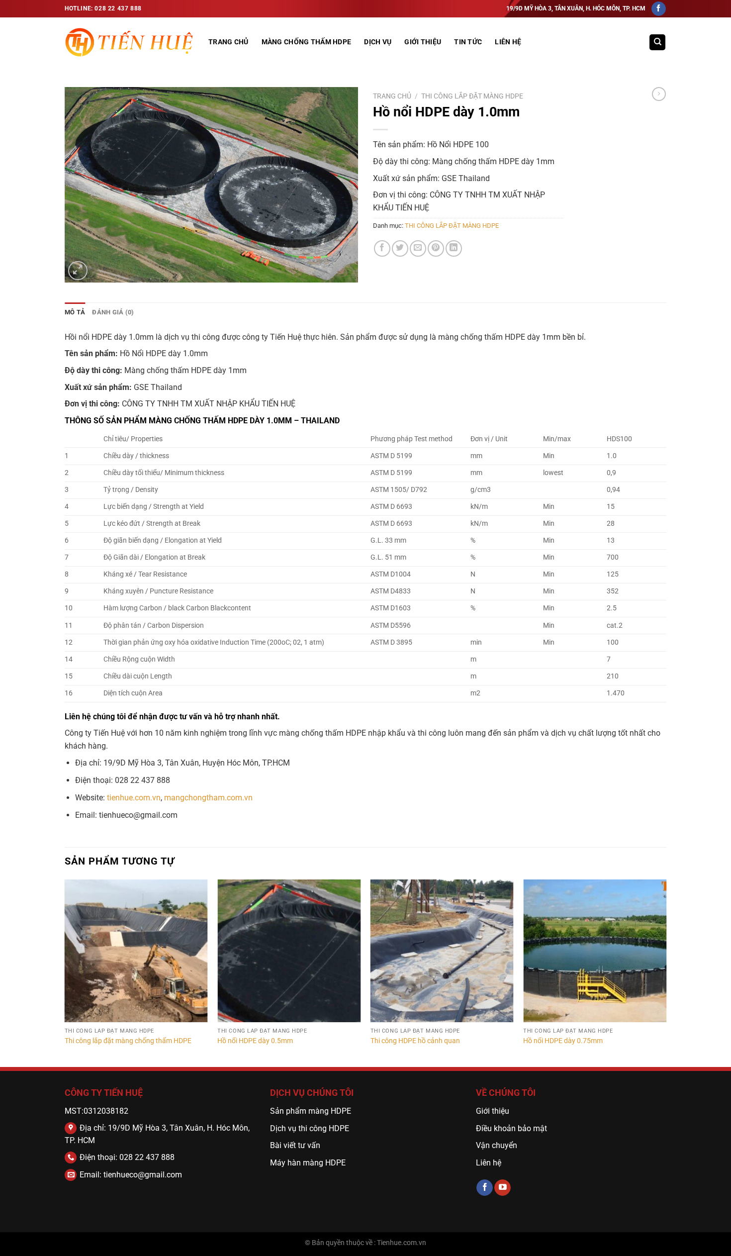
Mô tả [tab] (75, 312)
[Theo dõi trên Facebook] (658, 8)
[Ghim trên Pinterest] (436, 248)
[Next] (665, 972)
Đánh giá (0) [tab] (113, 312)
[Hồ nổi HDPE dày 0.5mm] (289, 951)
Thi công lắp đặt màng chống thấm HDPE (128, 1041)
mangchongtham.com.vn (208, 797)
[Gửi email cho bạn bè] (418, 248)
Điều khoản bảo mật (511, 1128)
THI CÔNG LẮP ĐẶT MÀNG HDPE (472, 96)
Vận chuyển (497, 1145)
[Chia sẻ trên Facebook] (382, 248)
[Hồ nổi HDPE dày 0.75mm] (594, 951)
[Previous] (65, 972)
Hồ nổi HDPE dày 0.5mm (255, 1041)
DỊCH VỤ (377, 42)
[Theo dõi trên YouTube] (502, 1187)
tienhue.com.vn (134, 797)
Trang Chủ (228, 42)
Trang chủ (392, 96)
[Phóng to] (78, 271)
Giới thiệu (492, 1111)
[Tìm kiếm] (657, 42)
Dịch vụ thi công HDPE (309, 1128)
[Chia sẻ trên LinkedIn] (454, 248)
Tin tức (468, 42)
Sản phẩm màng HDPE (310, 1111)
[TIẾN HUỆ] (129, 42)
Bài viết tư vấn (295, 1145)
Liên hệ (508, 42)
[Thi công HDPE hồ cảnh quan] (442, 951)
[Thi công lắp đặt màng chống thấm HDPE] (136, 951)
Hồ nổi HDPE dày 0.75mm (563, 1041)
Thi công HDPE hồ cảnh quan (415, 1041)
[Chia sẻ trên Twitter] (400, 248)
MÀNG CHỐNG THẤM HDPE (307, 42)
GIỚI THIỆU (422, 42)
